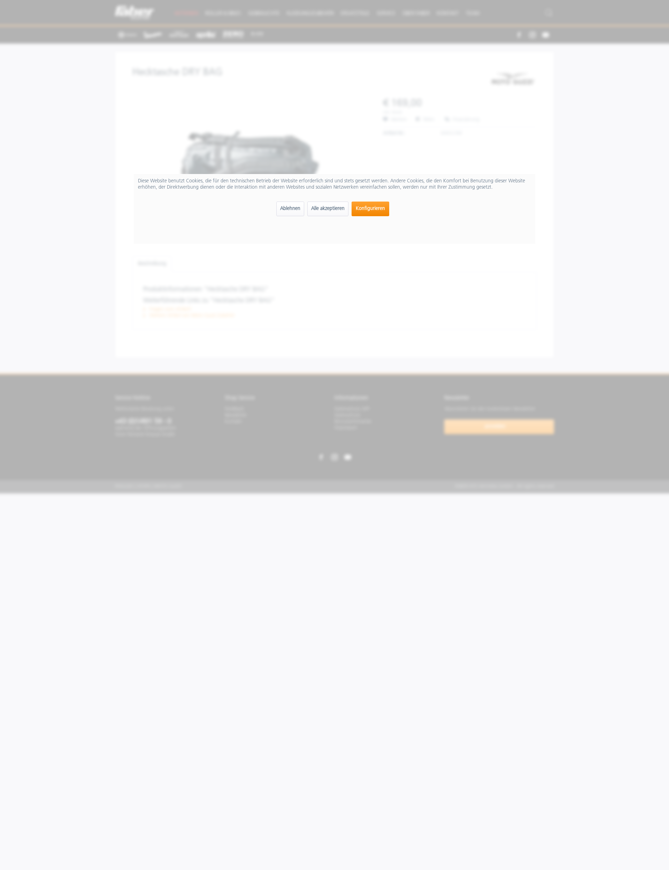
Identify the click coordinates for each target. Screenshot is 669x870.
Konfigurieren (370, 208)
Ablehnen (290, 208)
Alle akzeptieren (328, 208)
